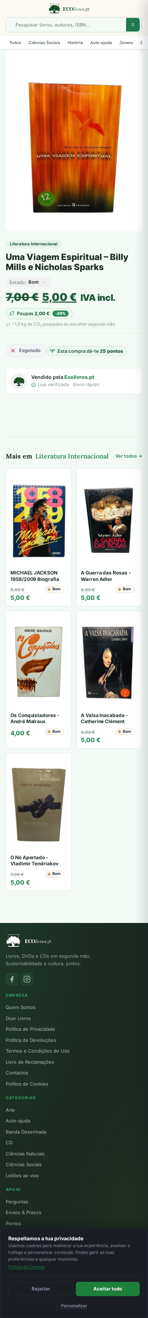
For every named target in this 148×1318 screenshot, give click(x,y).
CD (9, 1142)
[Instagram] (27, 979)
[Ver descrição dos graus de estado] (44, 282)
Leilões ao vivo (22, 1175)
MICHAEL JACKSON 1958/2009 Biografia (34, 576)
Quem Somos (21, 1007)
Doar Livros (18, 1018)
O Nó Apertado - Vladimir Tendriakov (34, 861)
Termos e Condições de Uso (38, 1051)
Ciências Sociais (44, 42)
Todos (15, 42)
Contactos (17, 1073)
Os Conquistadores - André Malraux (34, 718)
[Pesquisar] (133, 25)
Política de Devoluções (31, 1040)
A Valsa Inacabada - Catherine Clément (104, 718)
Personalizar (74, 1305)
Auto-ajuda (101, 42)
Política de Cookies (27, 1084)
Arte (10, 1110)
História (75, 42)
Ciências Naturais (25, 1153)
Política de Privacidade (30, 1029)
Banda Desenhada (26, 1132)
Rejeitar (41, 1288)
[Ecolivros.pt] (74, 9)
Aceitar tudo (107, 1288)
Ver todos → (128, 456)
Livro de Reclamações (30, 1062)
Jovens (126, 42)
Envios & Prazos (23, 1212)
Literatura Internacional (33, 243)
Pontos (13, 1223)
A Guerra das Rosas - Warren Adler (106, 576)
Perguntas (17, 1201)
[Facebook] (12, 979)
